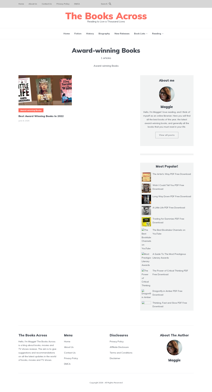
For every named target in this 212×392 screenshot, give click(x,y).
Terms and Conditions (121, 352)
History (90, 33)
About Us (33, 4)
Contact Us (47, 4)
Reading (156, 33)
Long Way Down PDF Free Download (172, 196)
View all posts (167, 135)
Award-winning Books (31, 110)
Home (21, 4)
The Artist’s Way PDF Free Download (172, 174)
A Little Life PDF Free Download (169, 207)
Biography (104, 33)
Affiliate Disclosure (119, 347)
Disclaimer (115, 358)
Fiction (77, 33)
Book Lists (139, 33)
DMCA (77, 4)
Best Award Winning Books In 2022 (41, 116)
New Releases (122, 33)
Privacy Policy (63, 4)
